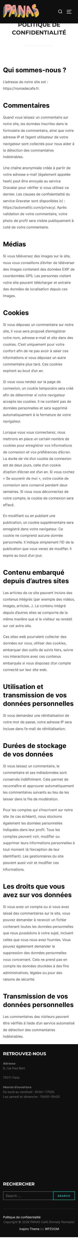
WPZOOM (52, 1229)
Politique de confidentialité (22, 1217)
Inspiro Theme (29, 1229)
